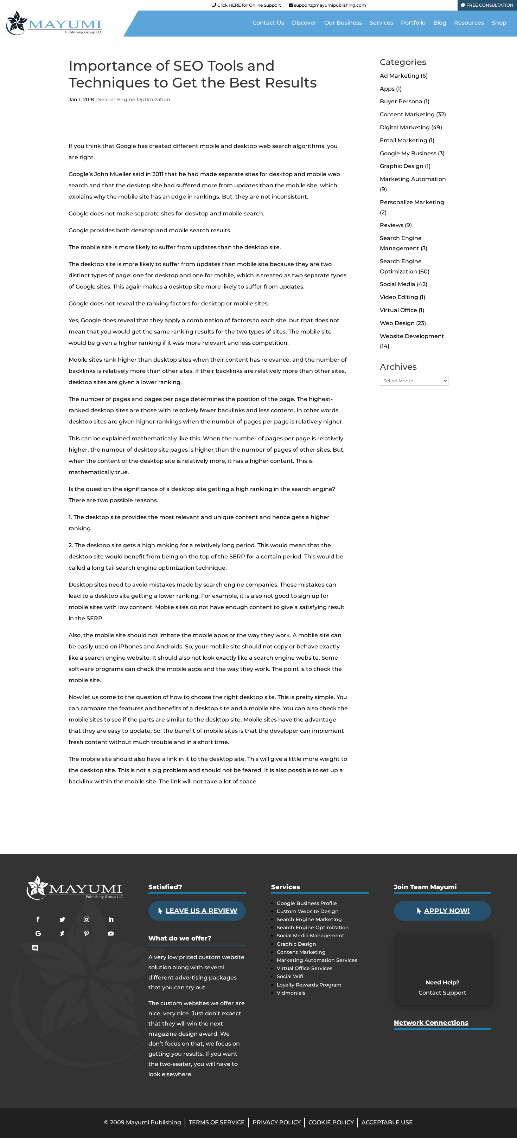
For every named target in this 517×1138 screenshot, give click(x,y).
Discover (304, 23)
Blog (439, 23)
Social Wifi (290, 976)
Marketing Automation (413, 179)
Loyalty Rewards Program (309, 985)
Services (381, 23)
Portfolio (413, 23)
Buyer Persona (401, 101)
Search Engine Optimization (134, 99)
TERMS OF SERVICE (217, 1122)
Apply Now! (447, 911)
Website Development (412, 336)
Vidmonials (291, 993)
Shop (499, 23)
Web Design (397, 323)
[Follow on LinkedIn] (110, 919)
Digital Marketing (405, 127)
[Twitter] (400, 7)
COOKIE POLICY (331, 1122)
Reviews (391, 225)
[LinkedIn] (424, 7)
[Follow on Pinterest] (86, 933)
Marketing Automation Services (317, 960)
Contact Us (268, 23)
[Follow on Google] (38, 933)
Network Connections (431, 1023)
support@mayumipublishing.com (330, 5)
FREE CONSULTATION (489, 5)
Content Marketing (407, 114)
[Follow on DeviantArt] (62, 933)
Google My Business (408, 153)
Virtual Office (398, 310)
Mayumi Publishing (153, 1122)
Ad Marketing (399, 75)
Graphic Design (401, 166)
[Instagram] (388, 7)
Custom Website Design (308, 911)
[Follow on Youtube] (110, 933)
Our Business (343, 23)
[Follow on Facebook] (38, 919)
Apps (387, 88)
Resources (469, 23)
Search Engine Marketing (309, 919)
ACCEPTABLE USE (387, 1122)
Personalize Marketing (412, 202)
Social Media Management (310, 935)
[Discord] (448, 7)
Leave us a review (201, 911)
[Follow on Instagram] (86, 919)
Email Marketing (403, 140)
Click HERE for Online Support (248, 5)
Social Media (397, 284)
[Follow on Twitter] (62, 919)
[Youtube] (412, 7)
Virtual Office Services (304, 968)
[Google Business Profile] (436, 7)
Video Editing (399, 297)
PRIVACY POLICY (277, 1122)
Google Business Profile (307, 903)
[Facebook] (376, 7)
